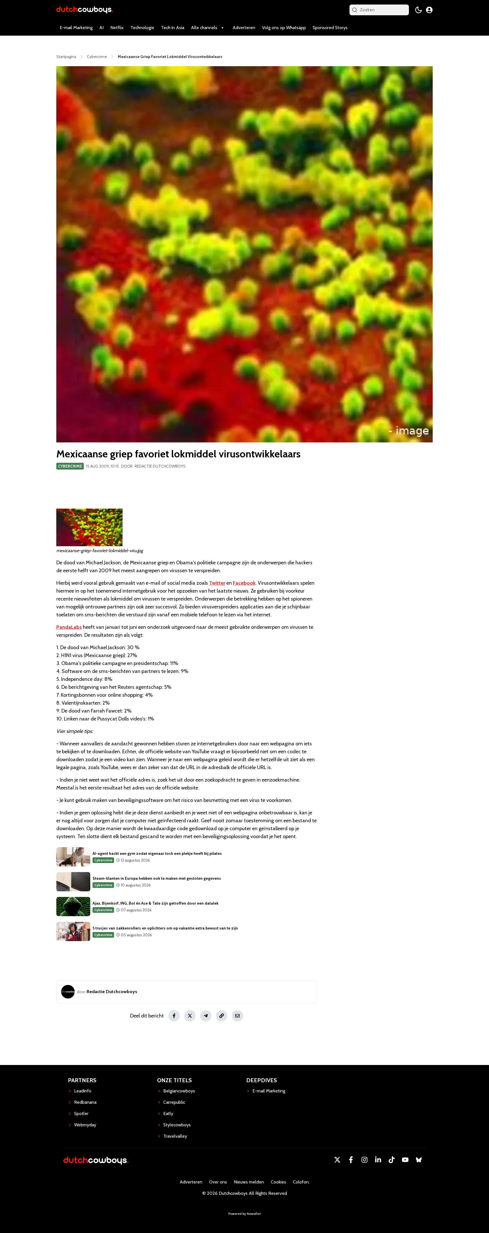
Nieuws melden (249, 1182)
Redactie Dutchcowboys (160, 466)
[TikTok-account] (391, 1159)
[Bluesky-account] (418, 1159)
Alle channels (204, 27)
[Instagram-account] (364, 1159)
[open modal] (429, 10)
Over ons (218, 1182)
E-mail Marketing (76, 27)
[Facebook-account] (351, 1159)
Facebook (244, 583)
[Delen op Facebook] (174, 1015)
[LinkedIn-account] (378, 1159)
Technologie (142, 27)
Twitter (217, 583)
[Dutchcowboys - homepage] (84, 10)
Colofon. (301, 1182)
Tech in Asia (172, 27)
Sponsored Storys (330, 27)
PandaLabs (69, 627)
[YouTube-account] (405, 1159)
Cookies (278, 1182)
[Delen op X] (190, 1015)
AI (101, 27)
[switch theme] (418, 10)
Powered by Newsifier (244, 1214)
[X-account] (337, 1159)
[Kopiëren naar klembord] (221, 1015)
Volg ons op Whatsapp (284, 27)
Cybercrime (70, 466)
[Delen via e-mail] (237, 1015)
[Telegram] (205, 1015)
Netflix (117, 27)
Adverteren (244, 27)
